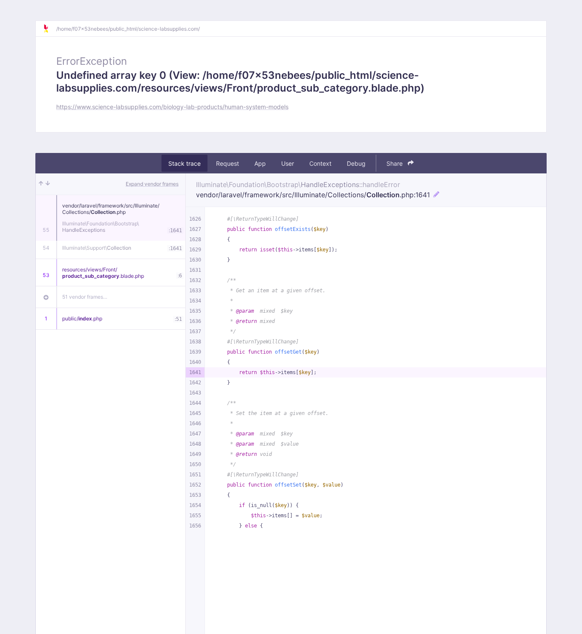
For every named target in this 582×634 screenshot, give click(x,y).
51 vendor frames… (84, 297)
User (287, 163)
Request (227, 163)
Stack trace (184, 163)
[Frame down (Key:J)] (47, 184)
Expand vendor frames (152, 184)
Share (395, 163)
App (260, 163)
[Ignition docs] (49, 28)
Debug (356, 163)
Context (320, 163)
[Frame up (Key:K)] (40, 184)
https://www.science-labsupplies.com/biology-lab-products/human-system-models (172, 106)
